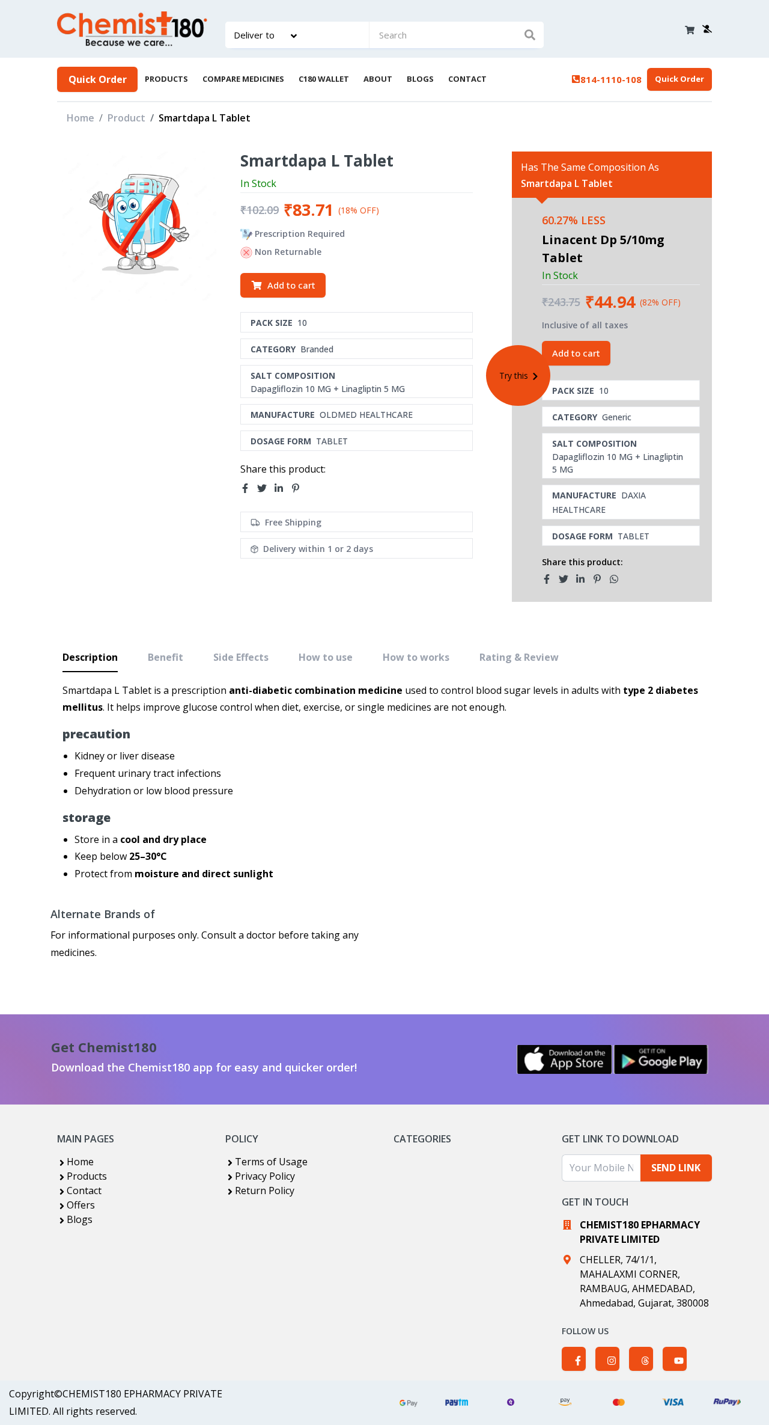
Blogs (80, 1219)
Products (87, 1176)
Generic (616, 417)
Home (80, 117)
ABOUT (377, 78)
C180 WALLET (324, 78)
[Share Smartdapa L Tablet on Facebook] (248, 488)
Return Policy (264, 1190)
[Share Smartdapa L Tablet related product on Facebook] (550, 579)
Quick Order (97, 79)
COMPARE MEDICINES (243, 78)
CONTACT (467, 78)
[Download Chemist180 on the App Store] (565, 1059)
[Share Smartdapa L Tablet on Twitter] (265, 488)
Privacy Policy (265, 1176)
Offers (81, 1205)
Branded (316, 349)
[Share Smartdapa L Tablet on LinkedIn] (282, 488)
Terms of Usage (271, 1161)
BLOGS (420, 78)
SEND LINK (676, 1167)
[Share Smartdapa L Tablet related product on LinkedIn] (584, 579)
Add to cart (291, 285)
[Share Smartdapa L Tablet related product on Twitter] (567, 579)
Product (126, 117)
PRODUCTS (166, 78)
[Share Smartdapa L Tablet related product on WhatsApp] (617, 579)
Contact (84, 1190)
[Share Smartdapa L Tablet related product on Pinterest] (600, 579)
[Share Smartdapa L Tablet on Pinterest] (299, 488)
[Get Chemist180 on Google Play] (661, 1059)
